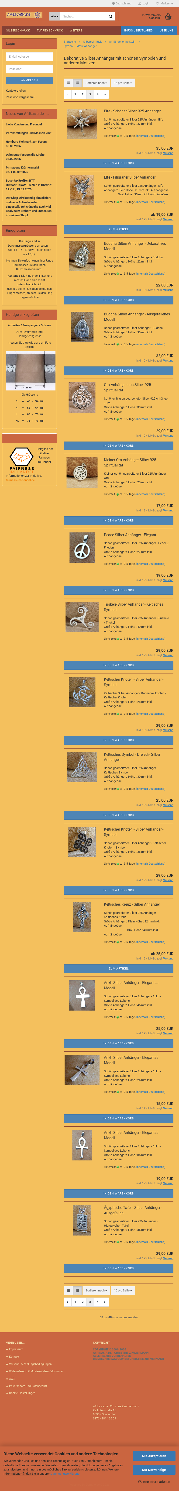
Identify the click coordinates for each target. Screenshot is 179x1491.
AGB (11, 1379)
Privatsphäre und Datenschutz (28, 1386)
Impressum (16, 1349)
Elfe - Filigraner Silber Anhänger (129, 177)
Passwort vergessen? (20, 97)
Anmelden (29, 80)
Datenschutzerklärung (64, 1473)
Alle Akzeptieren (154, 1456)
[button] (122, 3)
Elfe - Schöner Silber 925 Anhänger (132, 111)
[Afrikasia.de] (24, 15)
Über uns (166, 30)
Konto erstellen (16, 90)
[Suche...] (110, 16)
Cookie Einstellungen (22, 1393)
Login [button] (145, 3)
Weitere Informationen (154, 1482)
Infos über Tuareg (138, 30)
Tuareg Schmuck (50, 30)
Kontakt (14, 1356)
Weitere (76, 30)
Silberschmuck (18, 30)
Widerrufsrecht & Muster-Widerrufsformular (36, 1371)
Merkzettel (166, 3)
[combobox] (96, 83)
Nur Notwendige (154, 1470)
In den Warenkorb (118, 163)
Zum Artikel (119, 229)
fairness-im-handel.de (20, 480)
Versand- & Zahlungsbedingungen (30, 1364)
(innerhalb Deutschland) (150, 136)
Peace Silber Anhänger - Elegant (130, 535)
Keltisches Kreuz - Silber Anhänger (132, 904)
